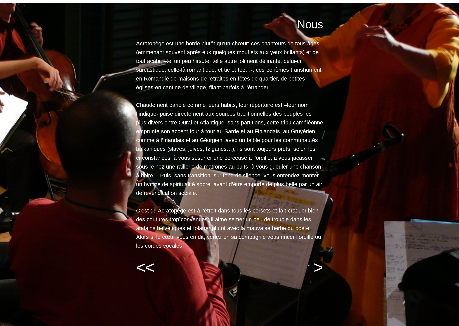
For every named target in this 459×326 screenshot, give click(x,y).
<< (145, 267)
